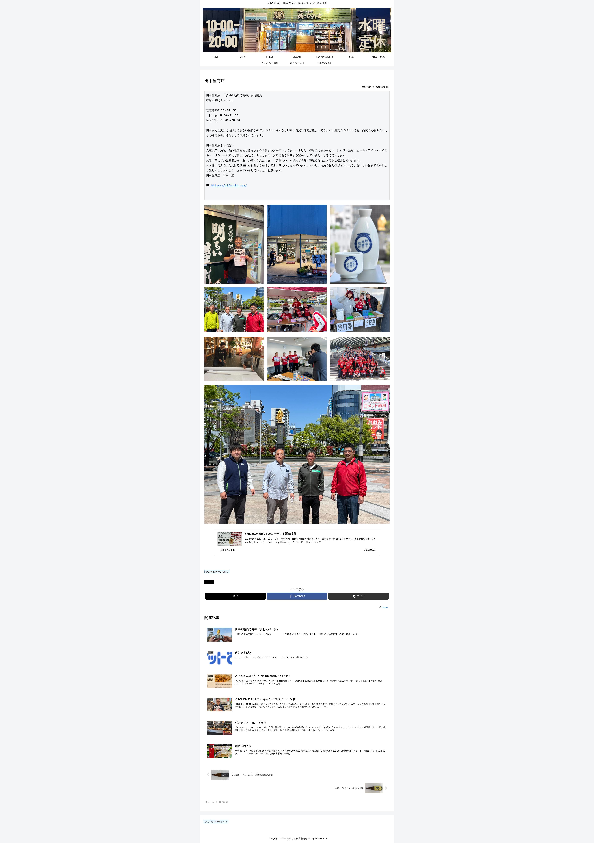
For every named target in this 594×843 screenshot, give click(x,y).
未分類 (210, 582)
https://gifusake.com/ (229, 185)
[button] (358, 596)
